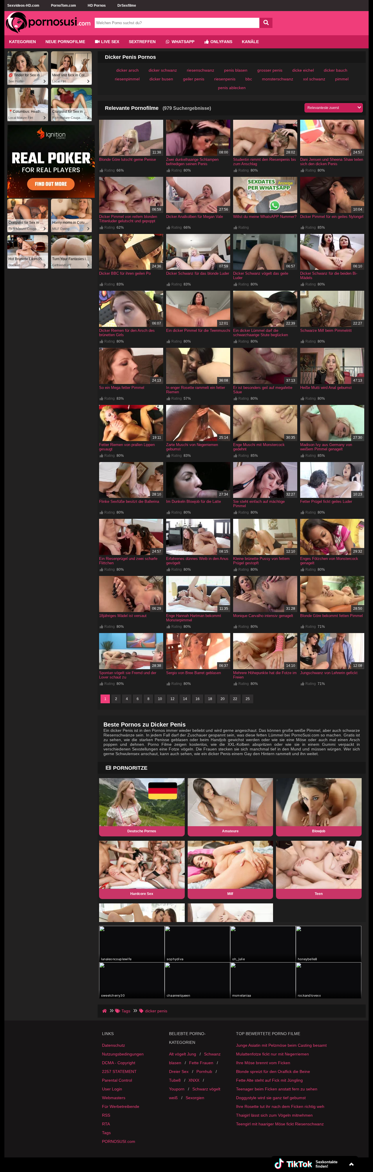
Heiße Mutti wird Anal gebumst (326, 387)
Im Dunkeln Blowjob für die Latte (193, 501)
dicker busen (161, 79)
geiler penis (193, 79)
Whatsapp (182, 41)
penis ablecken (232, 87)
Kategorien (22, 41)
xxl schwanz (314, 79)
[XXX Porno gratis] (48, 33)
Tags (106, 1132)
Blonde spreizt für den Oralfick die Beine (273, 1071)
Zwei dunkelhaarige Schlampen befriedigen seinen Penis (192, 161)
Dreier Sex (179, 1071)
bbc (248, 79)
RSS (106, 1115)
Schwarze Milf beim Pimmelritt (326, 330)
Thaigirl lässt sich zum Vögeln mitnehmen (274, 1115)
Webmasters (113, 1097)
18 (210, 699)
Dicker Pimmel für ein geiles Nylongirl (331, 216)
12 (172, 699)
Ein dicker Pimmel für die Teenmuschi (198, 330)
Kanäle (250, 41)
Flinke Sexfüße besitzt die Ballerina (129, 501)
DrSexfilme (126, 5)
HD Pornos (97, 5)
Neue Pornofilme (65, 41)
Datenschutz (113, 1045)
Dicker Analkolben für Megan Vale (194, 216)
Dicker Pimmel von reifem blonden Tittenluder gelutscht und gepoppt (128, 218)
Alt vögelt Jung (182, 1054)
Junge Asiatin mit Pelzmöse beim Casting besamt (281, 1045)
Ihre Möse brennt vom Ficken (263, 1062)
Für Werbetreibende (120, 1106)
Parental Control (117, 1080)
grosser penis (269, 70)
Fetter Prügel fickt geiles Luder (326, 501)
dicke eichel (303, 70)
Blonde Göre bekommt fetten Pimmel (331, 616)
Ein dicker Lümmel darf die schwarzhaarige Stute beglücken (260, 332)
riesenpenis (224, 79)
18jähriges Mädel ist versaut (123, 616)
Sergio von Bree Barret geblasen (193, 673)
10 (160, 699)
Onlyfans (220, 41)
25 (248, 699)
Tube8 (175, 1080)
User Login (112, 1089)
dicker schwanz (163, 70)
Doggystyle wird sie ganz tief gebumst (271, 1097)
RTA (106, 1124)
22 (235, 699)
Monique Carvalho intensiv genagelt (263, 616)
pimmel (342, 79)
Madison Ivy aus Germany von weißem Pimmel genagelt (326, 447)
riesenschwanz (200, 70)
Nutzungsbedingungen (123, 1054)
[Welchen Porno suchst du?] (265, 23)
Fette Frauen (201, 1062)
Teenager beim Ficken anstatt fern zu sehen (276, 1089)
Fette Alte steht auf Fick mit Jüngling (269, 1080)
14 (185, 699)
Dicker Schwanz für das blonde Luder (197, 273)
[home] (105, 1011)
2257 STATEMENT (119, 1071)
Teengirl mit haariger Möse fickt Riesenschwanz (280, 1124)
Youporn (176, 1089)
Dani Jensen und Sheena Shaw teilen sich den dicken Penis (331, 161)
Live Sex (109, 41)
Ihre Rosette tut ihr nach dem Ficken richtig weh (280, 1106)
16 (198, 699)
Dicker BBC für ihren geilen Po (125, 273)
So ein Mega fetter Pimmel (121, 387)
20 (223, 699)
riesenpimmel (127, 79)
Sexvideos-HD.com (23, 5)
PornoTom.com (63, 5)
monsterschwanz (277, 79)
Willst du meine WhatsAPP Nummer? (264, 216)
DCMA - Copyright (118, 1062)
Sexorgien (195, 1097)
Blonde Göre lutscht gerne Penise (127, 159)
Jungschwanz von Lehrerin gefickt (329, 673)
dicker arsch (127, 70)
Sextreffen (142, 41)
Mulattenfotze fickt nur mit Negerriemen (272, 1054)
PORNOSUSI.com (118, 1141)
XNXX (194, 1080)
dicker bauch (335, 70)
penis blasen (235, 70)
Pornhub (204, 1071)
